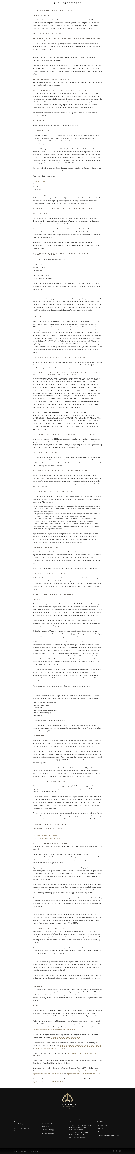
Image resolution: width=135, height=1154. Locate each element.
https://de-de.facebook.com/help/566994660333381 (52, 1048)
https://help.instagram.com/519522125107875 (48, 1073)
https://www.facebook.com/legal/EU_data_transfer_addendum (80, 1045)
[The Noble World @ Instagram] (113, 1151)
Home (16, 1151)
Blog (99, 1115)
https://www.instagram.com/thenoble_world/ (47, 838)
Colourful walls (101, 1128)
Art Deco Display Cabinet (48, 1133)
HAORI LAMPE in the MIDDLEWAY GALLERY (107, 1121)
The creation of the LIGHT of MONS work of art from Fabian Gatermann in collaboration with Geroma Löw (80, 1127)
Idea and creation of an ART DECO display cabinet (80, 1121)
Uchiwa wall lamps (102, 1132)
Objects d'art (48, 1115)
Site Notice (24, 1151)
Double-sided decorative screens (77, 1138)
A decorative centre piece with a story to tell (108, 1135)
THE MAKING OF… (102, 1125)
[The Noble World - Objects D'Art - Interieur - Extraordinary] (67, 3)
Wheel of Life (45, 1126)
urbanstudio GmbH (39, 181)
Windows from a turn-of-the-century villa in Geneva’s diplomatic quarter (80, 1133)
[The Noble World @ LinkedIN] (120, 1151)
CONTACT (17, 1115)
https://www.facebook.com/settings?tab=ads (65, 1037)
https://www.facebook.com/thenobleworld (46, 835)
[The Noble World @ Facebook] (116, 1151)
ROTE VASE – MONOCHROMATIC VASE (53, 1120)
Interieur (73, 1115)
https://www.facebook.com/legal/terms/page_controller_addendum (55, 1029)
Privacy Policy (36, 1151)
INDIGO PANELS (47, 1123)
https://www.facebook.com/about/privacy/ (82, 1053)
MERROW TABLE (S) (48, 1130)
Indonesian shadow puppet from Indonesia (80, 1141)
